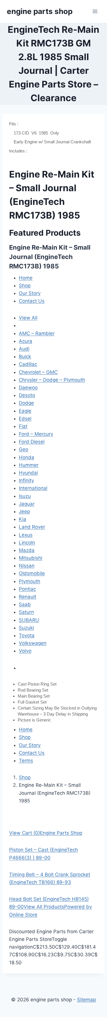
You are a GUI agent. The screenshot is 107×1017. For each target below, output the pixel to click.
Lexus (26, 535)
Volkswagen (33, 643)
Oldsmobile (32, 573)
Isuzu (25, 496)
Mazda (27, 550)
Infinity (26, 480)
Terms (26, 760)
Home (26, 278)
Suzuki (26, 628)
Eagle (25, 411)
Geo (23, 449)
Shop (25, 285)
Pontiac (27, 589)
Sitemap (86, 999)
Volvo (25, 651)
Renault (27, 597)
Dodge (26, 403)
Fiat (23, 426)
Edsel (25, 418)
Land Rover (32, 527)
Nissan (27, 565)
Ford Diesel (32, 442)
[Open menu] (95, 11)
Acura (25, 341)
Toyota (27, 635)
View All (28, 318)
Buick (25, 356)
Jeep (24, 511)
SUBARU (29, 620)
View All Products (44, 907)
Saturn (26, 612)
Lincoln (27, 542)
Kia (22, 519)
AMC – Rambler (36, 333)
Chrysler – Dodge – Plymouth (52, 380)
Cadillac (28, 364)
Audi (24, 349)
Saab (25, 604)
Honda (26, 457)
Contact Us (32, 301)
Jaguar (27, 504)
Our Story (30, 293)
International (33, 488)
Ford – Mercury (36, 434)
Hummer (29, 465)
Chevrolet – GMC (38, 372)
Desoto (27, 395)
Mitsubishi (30, 558)
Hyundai (28, 473)
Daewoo (28, 387)
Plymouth (29, 581)
